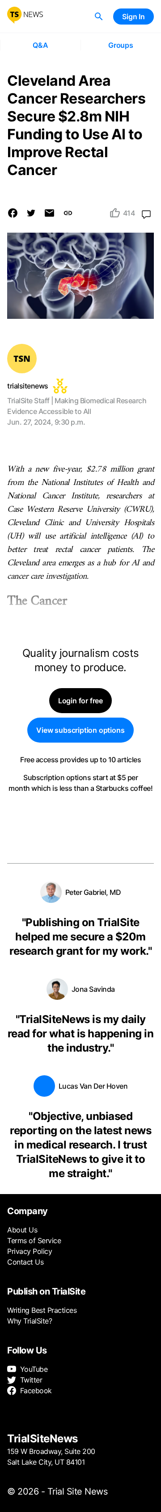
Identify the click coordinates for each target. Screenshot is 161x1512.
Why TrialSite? (29, 1320)
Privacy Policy (29, 1251)
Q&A (40, 45)
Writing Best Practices (41, 1310)
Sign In (133, 16)
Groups (120, 45)
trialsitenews (27, 385)
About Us (22, 1229)
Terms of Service (34, 1240)
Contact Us (25, 1261)
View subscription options (80, 730)
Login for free (80, 700)
